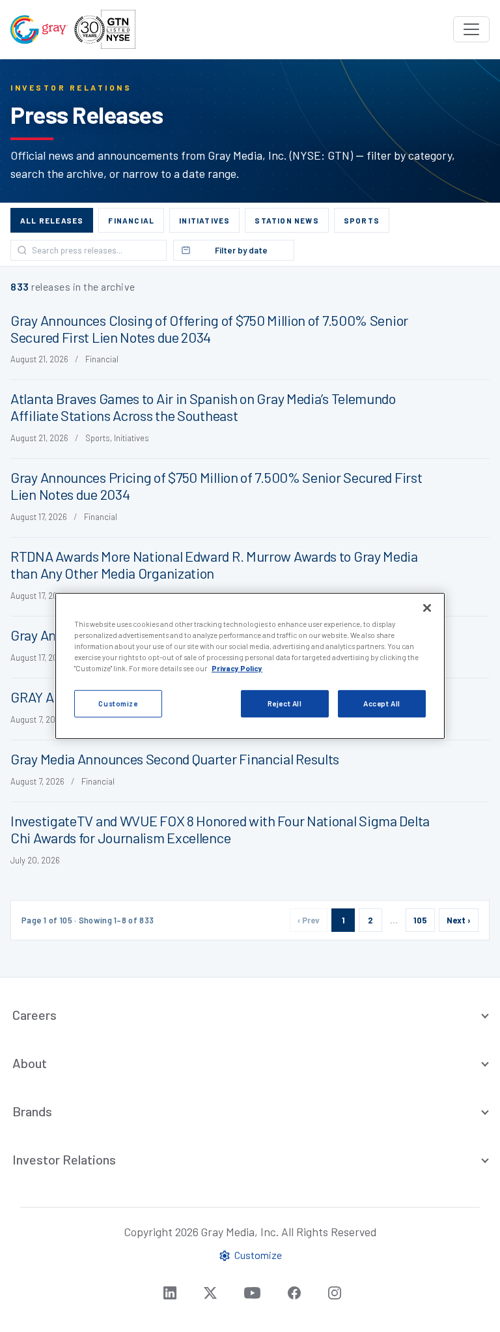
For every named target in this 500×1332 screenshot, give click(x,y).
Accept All (381, 703)
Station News (286, 220)
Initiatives (204, 220)
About (29, 1063)
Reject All (285, 703)
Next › (459, 920)
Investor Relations (64, 1159)
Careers (34, 1014)
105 (420, 920)
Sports (362, 220)
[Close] (427, 608)
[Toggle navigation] (471, 29)
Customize (117, 703)
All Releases (51, 220)
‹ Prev (309, 920)
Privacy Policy (237, 668)
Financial (131, 220)
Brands (32, 1111)
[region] (250, 666)
